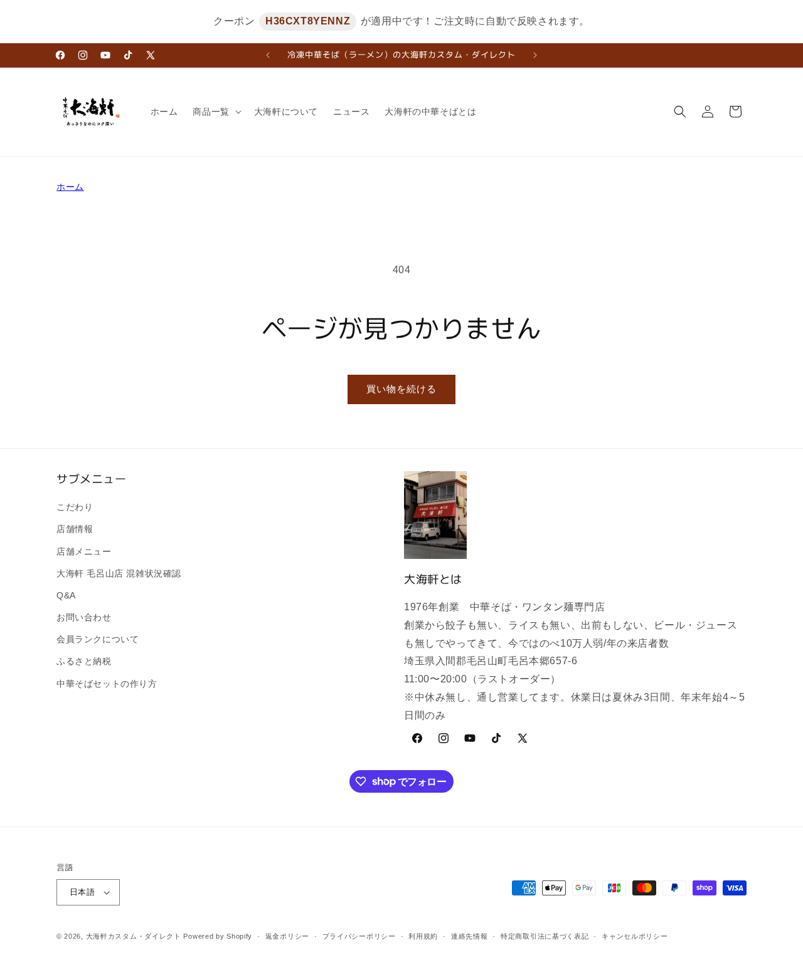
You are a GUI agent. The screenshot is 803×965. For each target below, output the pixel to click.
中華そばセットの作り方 (106, 684)
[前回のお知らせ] (268, 55)
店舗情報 (74, 529)
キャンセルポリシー (634, 936)
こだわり (74, 507)
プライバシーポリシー (359, 936)
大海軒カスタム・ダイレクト (133, 936)
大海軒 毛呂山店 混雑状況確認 (118, 573)
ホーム (70, 187)
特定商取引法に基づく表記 (544, 936)
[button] (215, 111)
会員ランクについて (97, 639)
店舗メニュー (84, 551)
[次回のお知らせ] (535, 55)
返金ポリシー (287, 936)
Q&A (66, 595)
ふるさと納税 (84, 661)
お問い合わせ (84, 617)
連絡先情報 (469, 936)
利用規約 (423, 936)
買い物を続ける (401, 388)
